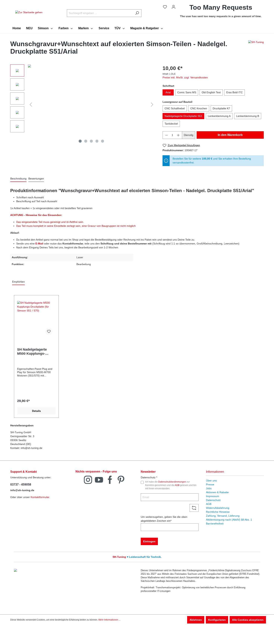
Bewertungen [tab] (36, 178)
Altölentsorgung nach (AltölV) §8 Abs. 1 (229, 519)
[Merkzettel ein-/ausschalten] (49, 331)
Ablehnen (196, 619)
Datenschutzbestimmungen (172, 482)
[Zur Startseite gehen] (29, 12)
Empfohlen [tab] (18, 281)
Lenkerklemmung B (247, 115)
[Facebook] (110, 479)
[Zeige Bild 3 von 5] (91, 141)
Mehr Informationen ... (109, 619)
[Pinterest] (121, 479)
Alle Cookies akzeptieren (248, 619)
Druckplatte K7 (221, 108)
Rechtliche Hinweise (218, 511)
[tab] (18, 179)
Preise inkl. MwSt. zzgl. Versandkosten (185, 77)
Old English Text (211, 92)
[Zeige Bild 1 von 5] (80, 141)
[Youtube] (99, 479)
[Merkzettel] (165, 6)
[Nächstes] (152, 104)
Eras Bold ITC (234, 92)
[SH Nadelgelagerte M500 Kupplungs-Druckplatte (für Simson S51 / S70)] (36, 319)
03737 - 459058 (20, 484)
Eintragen (149, 541)
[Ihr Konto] (173, 6)
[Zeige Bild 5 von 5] (102, 141)
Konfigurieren (217, 619)
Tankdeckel (171, 123)
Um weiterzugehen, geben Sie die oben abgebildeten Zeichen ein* (164, 518)
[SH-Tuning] (256, 48)
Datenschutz (213, 500)
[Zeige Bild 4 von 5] (96, 141)
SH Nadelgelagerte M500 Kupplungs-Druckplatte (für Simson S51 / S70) (36, 352)
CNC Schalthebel (175, 108)
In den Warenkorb (230, 134)
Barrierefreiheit (214, 523)
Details (36, 410)
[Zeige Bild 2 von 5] (85, 141)
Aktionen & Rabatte (217, 492)
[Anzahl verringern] (166, 135)
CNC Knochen (198, 108)
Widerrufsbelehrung (217, 507)
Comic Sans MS (186, 92)
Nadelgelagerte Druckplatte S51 (183, 115)
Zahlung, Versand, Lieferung (223, 515)
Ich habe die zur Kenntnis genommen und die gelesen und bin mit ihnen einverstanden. (170, 485)
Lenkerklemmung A (219, 115)
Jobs (209, 488)
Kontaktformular (40, 497)
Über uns (211, 480)
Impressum (212, 496)
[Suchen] (137, 13)
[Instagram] (88, 479)
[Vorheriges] (31, 104)
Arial (168, 92)
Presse (210, 484)
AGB (177, 485)
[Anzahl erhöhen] (178, 135)
